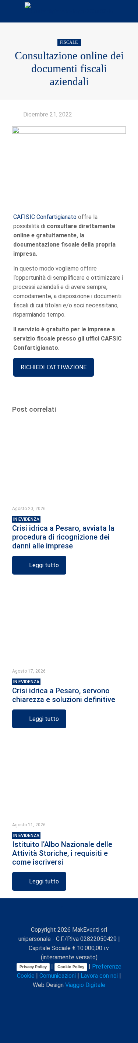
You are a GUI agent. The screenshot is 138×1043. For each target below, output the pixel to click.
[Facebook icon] (46, 998)
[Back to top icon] (69, 913)
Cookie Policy (70, 966)
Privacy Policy (33, 966)
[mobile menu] (128, 11)
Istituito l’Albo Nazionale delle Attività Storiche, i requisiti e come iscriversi (62, 849)
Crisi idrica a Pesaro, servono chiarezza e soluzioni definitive (63, 691)
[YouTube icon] (62, 998)
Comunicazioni (57, 975)
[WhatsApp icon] (39, 998)
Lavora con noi (99, 975)
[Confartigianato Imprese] (69, 11)
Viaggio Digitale (85, 984)
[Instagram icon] (77, 998)
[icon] (85, 998)
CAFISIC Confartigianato (45, 216)
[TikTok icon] (93, 998)
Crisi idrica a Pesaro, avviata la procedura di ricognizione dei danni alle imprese (63, 533)
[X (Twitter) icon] (54, 998)
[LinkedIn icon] (69, 998)
